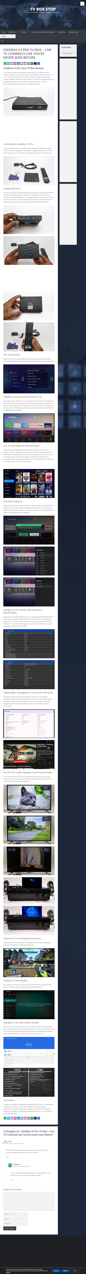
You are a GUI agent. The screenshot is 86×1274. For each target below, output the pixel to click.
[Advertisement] (43, 18)
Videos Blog (61, 32)
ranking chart (38, 1034)
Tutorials (23, 32)
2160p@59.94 (48, 505)
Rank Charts (12, 32)
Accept (56, 1271)
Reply (7, 1157)
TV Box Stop (43, 9)
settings (8, 1272)
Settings (75, 1271)
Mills (10, 1142)
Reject (65, 1271)
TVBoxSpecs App (73, 32)
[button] (2, 40)
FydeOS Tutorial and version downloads (43, 32)
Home (3, 32)
